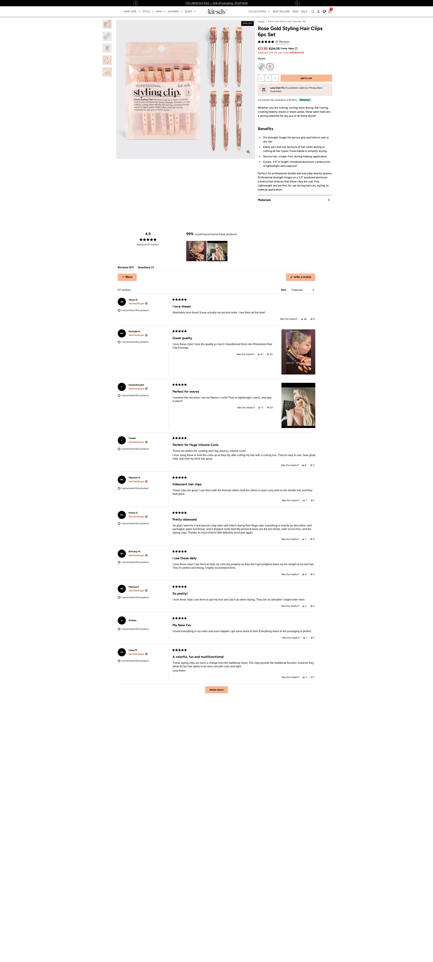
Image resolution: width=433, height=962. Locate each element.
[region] (216, 3)
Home (261, 21)
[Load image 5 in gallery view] (107, 72)
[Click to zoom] (248, 152)
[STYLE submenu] (153, 11)
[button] (273, 42)
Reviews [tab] (126, 268)
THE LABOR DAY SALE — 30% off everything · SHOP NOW (216, 3)
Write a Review (304, 278)
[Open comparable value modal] (296, 48)
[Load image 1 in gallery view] (107, 24)
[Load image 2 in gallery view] (107, 36)
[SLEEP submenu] (195, 11)
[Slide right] (297, 3)
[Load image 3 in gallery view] (107, 48)
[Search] (313, 11)
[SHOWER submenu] (181, 11)
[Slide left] (135, 3)
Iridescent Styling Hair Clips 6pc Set (261, 67)
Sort (284, 289)
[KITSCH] (216, 11)
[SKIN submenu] (164, 11)
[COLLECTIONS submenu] (269, 11)
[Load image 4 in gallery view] (107, 60)
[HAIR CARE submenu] (139, 11)
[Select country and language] (324, 11)
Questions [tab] (146, 268)
